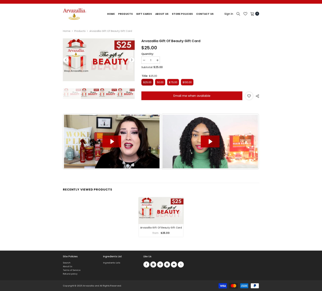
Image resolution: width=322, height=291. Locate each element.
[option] (99, 59)
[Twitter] (181, 264)
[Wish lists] (245, 14)
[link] (249, 96)
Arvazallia (89, 285)
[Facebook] (146, 264)
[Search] (238, 13)
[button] (66, 60)
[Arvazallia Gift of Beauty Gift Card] (161, 210)
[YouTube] (174, 264)
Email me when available (191, 96)
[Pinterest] (160, 264)
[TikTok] (167, 264)
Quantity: (147, 54)
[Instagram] (153, 264)
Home (66, 31)
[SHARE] (256, 96)
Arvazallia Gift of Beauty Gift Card (161, 227)
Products (80, 31)
